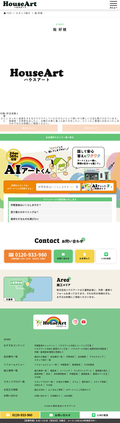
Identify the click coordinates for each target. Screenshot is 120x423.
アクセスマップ (96, 356)
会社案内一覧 (56, 356)
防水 (48, 373)
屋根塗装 (76, 364)
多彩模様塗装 (60, 373)
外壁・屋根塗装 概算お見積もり (49, 351)
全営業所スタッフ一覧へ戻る (60, 137)
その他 (37, 377)
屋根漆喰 (38, 373)
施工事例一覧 (40, 370)
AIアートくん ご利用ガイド (78, 389)
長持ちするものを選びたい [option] (25, 219)
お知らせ (38, 384)
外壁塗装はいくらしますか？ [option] (26, 205)
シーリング (65, 370)
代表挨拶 (70, 356)
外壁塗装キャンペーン (44, 345)
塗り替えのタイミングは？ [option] (25, 212)
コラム (75, 381)
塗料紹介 (86, 381)
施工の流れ (39, 389)
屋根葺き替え (101, 370)
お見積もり (55, 395)
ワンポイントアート (83, 370)
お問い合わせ (40, 395)
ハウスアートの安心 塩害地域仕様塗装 (88, 348)
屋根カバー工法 (100, 373)
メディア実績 (100, 381)
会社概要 (82, 356)
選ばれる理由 (40, 356)
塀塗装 (53, 370)
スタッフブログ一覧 (43, 381)
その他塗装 (89, 364)
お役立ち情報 (62, 381)
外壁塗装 (64, 364)
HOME (7, 339)
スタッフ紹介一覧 (42, 359)
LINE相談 (68, 395)
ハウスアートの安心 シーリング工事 (74, 345)
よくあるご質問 (55, 389)
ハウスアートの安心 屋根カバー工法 (50, 348)
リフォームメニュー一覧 (45, 364)
